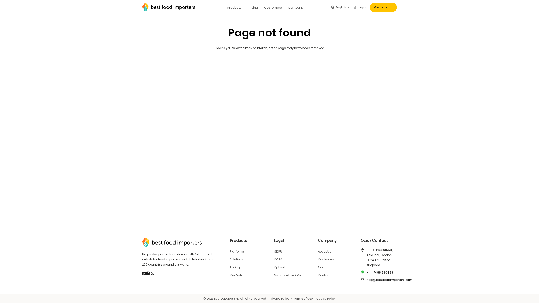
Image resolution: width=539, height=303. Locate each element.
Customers (326, 259)
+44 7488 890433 (380, 272)
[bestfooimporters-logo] (168, 7)
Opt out (279, 267)
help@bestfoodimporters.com (389, 280)
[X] (152, 273)
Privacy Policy (280, 298)
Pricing (235, 267)
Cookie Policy (326, 298)
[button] (340, 7)
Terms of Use (303, 298)
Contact (324, 275)
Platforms (237, 251)
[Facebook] (148, 273)
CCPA (278, 259)
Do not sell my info (287, 275)
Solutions (236, 259)
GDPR (278, 251)
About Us (324, 251)
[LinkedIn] (144, 273)
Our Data (236, 275)
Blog (321, 267)
